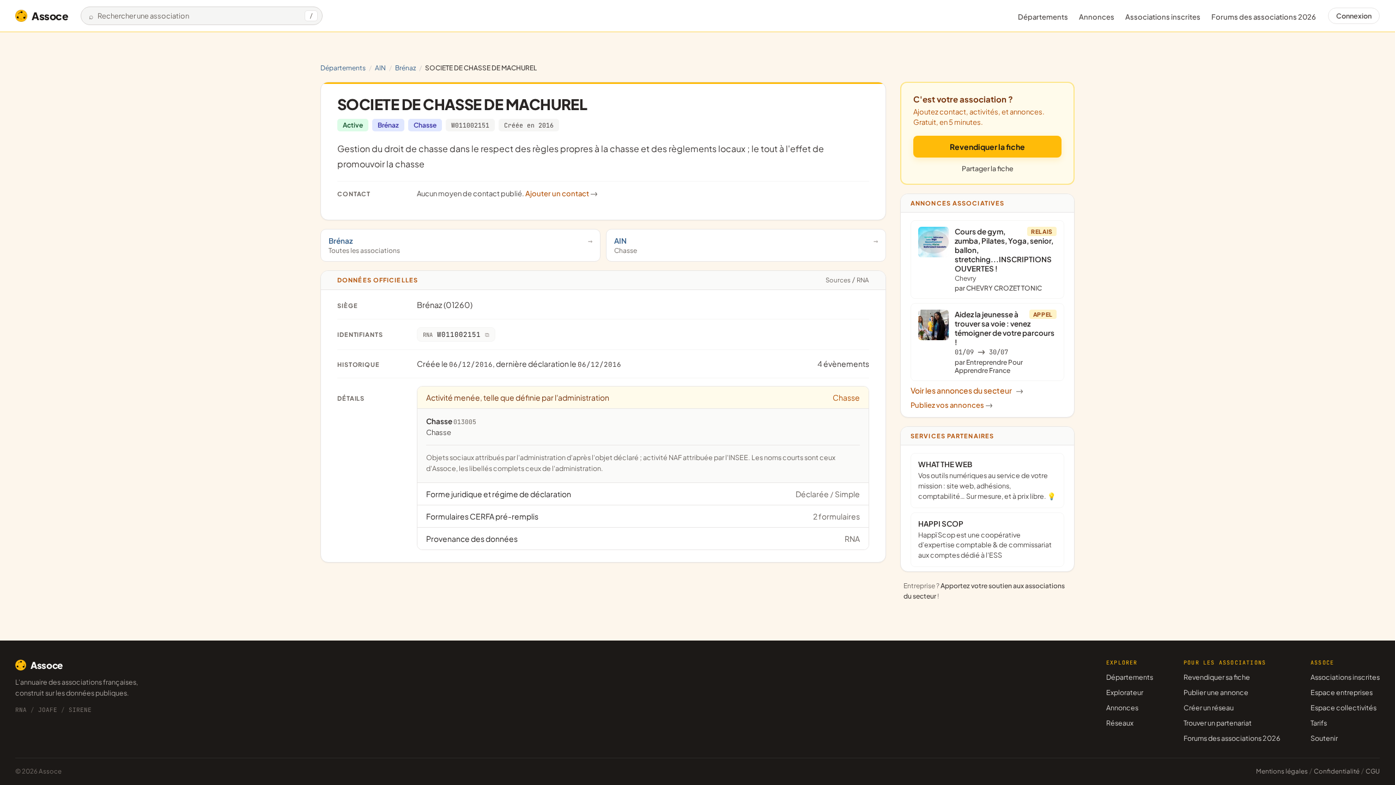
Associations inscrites (1162, 17)
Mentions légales (1282, 771)
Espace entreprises (1342, 692)
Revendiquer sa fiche (1217, 677)
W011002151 (470, 125)
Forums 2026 (1263, 17)
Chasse (425, 125)
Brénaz (405, 68)
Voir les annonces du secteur (967, 390)
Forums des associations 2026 (1232, 738)
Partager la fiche (988, 168)
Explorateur (1124, 692)
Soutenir (1324, 738)
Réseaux (1119, 722)
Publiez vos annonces (952, 405)
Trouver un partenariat (1218, 722)
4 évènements (843, 364)
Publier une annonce (1216, 692)
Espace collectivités (1343, 707)
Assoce (50, 15)
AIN (380, 68)
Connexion (1354, 15)
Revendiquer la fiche (987, 147)
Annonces (1096, 17)
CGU (1373, 771)
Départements (1043, 17)
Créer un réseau (1209, 707)
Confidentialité (1337, 771)
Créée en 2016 (529, 125)
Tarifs (1319, 722)
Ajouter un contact (561, 193)
